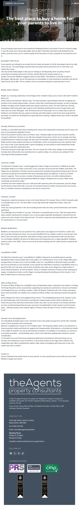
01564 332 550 (17, 426)
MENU (76, 3)
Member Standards (23, 408)
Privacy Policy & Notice (26, 406)
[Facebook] (11, 453)
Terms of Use (13, 406)
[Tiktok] (23, 453)
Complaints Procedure (42, 406)
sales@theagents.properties (24, 429)
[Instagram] (19, 453)
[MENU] (72, 3)
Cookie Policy (55, 406)
